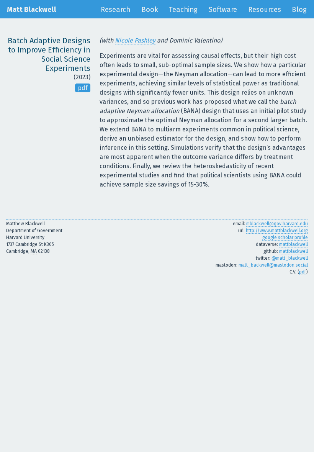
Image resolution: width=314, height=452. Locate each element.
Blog (299, 9)
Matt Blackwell (31, 9)
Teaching (183, 9)
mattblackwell (293, 244)
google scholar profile (285, 237)
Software (223, 9)
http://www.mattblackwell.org (277, 230)
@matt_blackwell (289, 258)
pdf (83, 88)
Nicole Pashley (135, 40)
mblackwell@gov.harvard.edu (277, 223)
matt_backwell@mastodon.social (273, 265)
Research (115, 9)
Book (149, 9)
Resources (264, 9)
